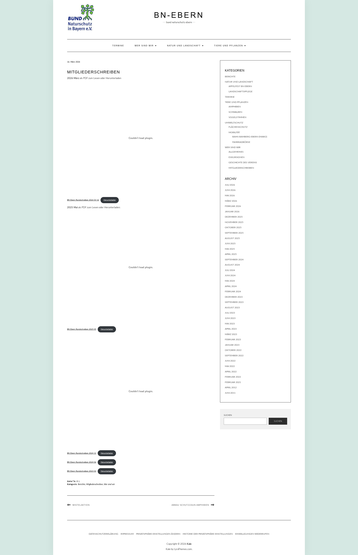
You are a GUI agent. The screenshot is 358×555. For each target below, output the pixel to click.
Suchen (228, 415)
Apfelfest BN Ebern (240, 86)
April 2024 (231, 286)
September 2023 (234, 302)
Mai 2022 (230, 366)
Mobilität (234, 132)
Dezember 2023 (234, 297)
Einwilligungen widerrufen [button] (252, 534)
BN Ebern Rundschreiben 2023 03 (81, 471)
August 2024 (232, 265)
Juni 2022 (230, 361)
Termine (118, 45)
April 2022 (231, 371)
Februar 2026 (233, 206)
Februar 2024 (233, 291)
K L (78, 481)
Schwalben (235, 112)
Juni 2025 (230, 243)
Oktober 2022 (233, 350)
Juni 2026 (230, 190)
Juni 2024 (230, 275)
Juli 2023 (230, 313)
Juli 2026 (230, 185)
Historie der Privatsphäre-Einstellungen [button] (208, 534)
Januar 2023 (232, 345)
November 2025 (234, 222)
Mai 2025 (230, 249)
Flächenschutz (238, 127)
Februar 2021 (233, 382)
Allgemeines (236, 152)
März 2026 (231, 201)
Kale (189, 544)
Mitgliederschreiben (94, 484)
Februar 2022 (233, 377)
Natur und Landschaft (184, 45)
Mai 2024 (230, 281)
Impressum (127, 534)
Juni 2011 (230, 393)
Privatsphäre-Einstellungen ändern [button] (158, 534)
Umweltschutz (234, 123)
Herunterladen (109, 200)
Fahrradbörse (241, 142)
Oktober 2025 (233, 227)
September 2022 (234, 355)
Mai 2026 (230, 195)
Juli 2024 (230, 270)
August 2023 (232, 307)
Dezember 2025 (234, 217)
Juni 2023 (230, 318)
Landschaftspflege (240, 91)
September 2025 (234, 233)
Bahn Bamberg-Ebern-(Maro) (249, 137)
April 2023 (231, 329)
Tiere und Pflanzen (229, 45)
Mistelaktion (81, 505)
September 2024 (234, 259)
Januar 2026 (232, 211)
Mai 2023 (230, 324)
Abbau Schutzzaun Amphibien (190, 505)
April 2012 (231, 387)
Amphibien (235, 107)
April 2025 (231, 254)
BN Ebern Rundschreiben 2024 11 (81, 453)
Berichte (81, 484)
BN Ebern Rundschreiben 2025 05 (81, 329)
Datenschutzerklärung (103, 534)
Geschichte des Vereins (243, 162)
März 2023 (231, 334)
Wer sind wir (145, 45)
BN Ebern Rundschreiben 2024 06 (81, 462)
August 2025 (232, 238)
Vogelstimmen (237, 117)
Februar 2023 (233, 339)
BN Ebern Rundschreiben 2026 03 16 (83, 200)
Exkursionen (236, 157)
